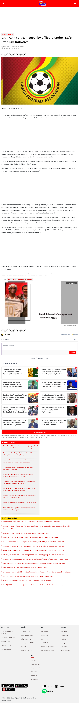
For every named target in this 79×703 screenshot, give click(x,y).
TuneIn (49, 686)
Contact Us (5, 641)
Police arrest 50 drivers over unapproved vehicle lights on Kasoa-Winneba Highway (34, 563)
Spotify (50, 691)
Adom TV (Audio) (47, 647)
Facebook (64, 635)
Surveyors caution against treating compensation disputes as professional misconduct (19, 483)
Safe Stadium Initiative (25, 279)
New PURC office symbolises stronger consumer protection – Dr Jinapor (19, 510)
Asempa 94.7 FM (27, 643)
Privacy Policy (6, 649)
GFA (14, 279)
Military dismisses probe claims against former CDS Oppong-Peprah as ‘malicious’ (33, 555)
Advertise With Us (8, 637)
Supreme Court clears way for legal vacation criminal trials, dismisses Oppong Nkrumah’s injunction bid (36, 527)
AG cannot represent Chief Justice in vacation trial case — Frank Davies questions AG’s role (37, 572)
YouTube (64, 631)
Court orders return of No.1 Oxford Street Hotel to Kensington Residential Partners (33, 546)
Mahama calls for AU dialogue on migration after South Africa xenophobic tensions (19, 490)
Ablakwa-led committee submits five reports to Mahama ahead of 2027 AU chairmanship (18, 462)
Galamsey (34, 672)
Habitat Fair (35, 664)
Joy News (44, 631)
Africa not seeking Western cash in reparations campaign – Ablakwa (18, 469)
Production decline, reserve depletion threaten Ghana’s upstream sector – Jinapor (18, 476)
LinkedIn (64, 647)
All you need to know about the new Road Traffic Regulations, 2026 (28, 576)
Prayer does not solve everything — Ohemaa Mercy (19, 503)
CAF (9, 279)
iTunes (61, 686)
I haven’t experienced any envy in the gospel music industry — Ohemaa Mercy (19, 497)
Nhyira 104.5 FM (27, 651)
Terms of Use (6, 645)
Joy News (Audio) (47, 651)
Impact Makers (36, 668)
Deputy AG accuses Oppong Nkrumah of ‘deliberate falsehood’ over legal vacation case (35, 559)
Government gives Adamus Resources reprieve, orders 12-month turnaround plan (33, 550)
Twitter (63, 639)
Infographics (65, 651)
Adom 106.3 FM (27, 635)
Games (33, 660)
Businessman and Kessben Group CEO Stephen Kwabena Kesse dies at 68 (30, 537)
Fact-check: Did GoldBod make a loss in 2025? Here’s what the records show (31, 522)
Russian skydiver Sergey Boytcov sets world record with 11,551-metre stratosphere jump (19, 455)
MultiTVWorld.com (48, 643)
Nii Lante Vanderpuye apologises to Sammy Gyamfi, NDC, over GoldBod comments (34, 542)
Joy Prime (44, 639)
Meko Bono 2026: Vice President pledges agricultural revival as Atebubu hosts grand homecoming (20, 448)
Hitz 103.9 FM (26, 639)
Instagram (64, 643)
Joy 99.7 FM (25, 631)
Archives (34, 676)
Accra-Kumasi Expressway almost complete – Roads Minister (26, 533)
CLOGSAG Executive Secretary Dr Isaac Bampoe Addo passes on (27, 581)
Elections (34, 679)
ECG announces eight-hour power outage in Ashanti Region (25, 568)
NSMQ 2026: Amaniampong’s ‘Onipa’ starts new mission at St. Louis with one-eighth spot (36, 585)
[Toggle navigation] (75, 4)
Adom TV (44, 635)
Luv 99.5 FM (25, 647)
